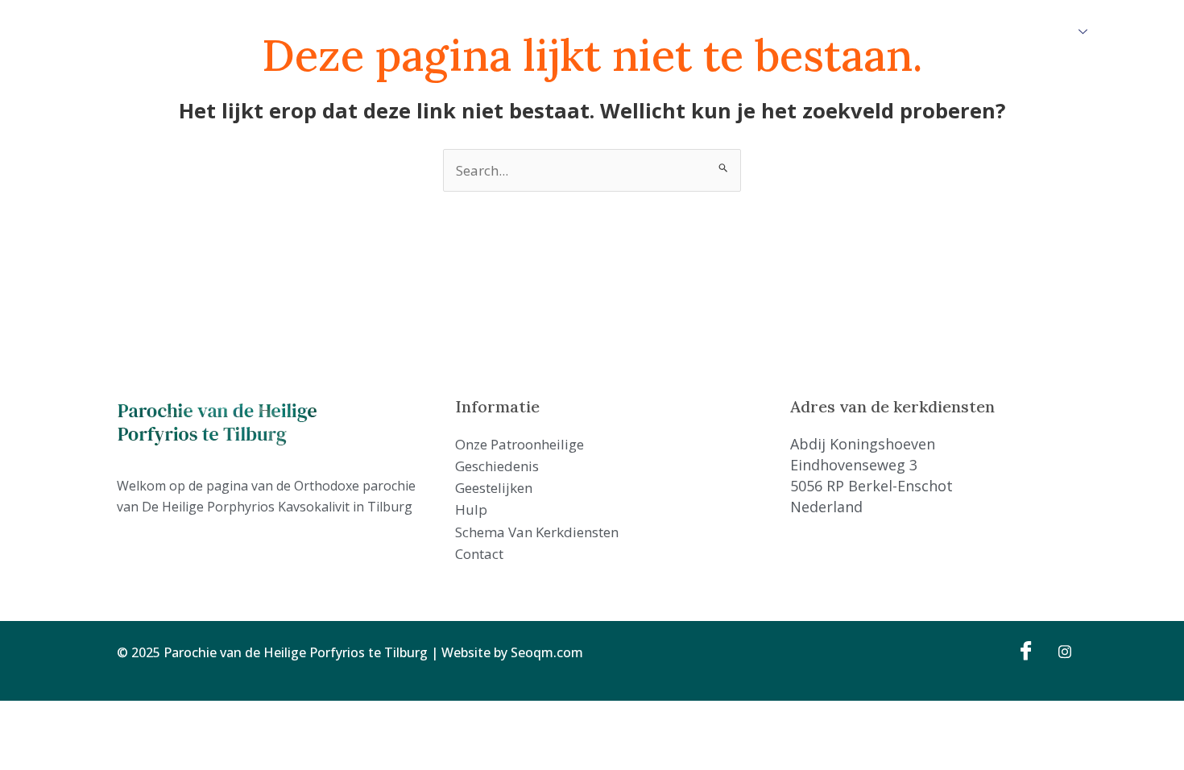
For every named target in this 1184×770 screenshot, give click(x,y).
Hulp (662, 31)
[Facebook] (1024, 650)
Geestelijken (601, 31)
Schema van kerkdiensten (763, 31)
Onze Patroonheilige (403, 31)
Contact (873, 31)
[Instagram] (1059, 650)
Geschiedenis (513, 31)
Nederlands (1040, 31)
